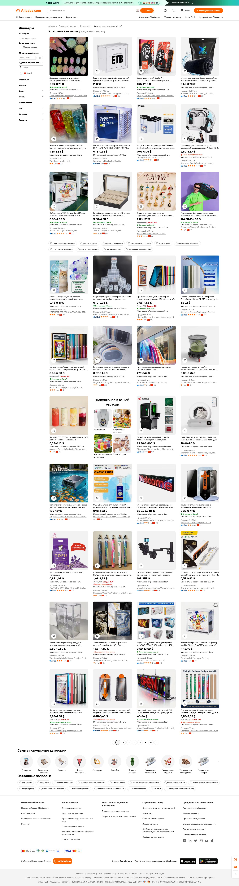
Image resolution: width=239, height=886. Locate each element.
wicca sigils (44, 783)
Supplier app (126, 861)
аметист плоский (139, 789)
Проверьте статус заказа (194, 818)
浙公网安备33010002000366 (165, 882)
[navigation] (31, 384)
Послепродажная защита (73, 826)
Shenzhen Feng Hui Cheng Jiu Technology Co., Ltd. (112, 517)
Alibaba (51, 26)
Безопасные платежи (71, 808)
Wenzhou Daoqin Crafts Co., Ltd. (63, 231)
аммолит (157, 789)
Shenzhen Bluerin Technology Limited (197, 163)
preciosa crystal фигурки (62, 249)
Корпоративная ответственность (36, 818)
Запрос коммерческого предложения (119, 816)
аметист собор (119, 783)
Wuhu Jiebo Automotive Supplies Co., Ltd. (198, 382)
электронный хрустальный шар (181, 789)
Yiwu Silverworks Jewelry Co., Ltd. (151, 233)
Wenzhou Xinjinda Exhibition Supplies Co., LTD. (69, 658)
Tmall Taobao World (106, 873)
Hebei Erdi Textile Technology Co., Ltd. (197, 93)
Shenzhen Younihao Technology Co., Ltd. (198, 453)
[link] (235, 859)
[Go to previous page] (112, 742)
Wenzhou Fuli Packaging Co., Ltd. (107, 161)
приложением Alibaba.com (164, 861)
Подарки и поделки (67, 26)
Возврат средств (150, 824)
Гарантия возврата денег (73, 813)
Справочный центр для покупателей (158, 808)
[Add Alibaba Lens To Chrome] (62, 861)
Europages (159, 873)
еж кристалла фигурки (89, 249)
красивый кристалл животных (93, 783)
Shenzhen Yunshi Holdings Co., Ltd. (152, 382)
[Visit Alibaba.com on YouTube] (206, 840)
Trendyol (149, 873)
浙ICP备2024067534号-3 (190, 882)
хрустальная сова (113, 249)
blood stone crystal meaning (64, 243)
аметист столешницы (114, 243)
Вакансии (25, 824)
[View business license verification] (144, 881)
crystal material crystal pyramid (205, 783)
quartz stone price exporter (53, 789)
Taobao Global (131, 873)
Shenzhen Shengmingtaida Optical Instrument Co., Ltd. (156, 588)
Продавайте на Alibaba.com (195, 808)
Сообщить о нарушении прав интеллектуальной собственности (158, 830)
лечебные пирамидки (80, 789)
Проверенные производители (115, 811)
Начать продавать (191, 813)
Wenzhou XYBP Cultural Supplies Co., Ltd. (111, 93)
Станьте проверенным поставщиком (199, 824)
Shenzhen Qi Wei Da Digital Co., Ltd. (196, 522)
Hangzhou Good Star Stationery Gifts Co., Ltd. (112, 593)
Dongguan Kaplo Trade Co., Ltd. (150, 157)
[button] (137, 10)
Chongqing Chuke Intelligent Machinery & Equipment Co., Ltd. (156, 449)
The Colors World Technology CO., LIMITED (68, 96)
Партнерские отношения (194, 829)
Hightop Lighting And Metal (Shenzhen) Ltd (155, 317)
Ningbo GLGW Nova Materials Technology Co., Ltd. (69, 517)
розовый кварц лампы (176, 783)
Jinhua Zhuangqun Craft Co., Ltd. (107, 231)
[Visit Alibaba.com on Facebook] (184, 840)
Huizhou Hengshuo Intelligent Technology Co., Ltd (112, 314)
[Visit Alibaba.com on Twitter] (195, 840)
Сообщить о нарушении (153, 837)
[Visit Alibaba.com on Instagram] (201, 840)
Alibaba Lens (36, 861)
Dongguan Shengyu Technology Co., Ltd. (198, 227)
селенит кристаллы (65, 783)
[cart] (174, 11)
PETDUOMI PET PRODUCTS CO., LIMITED (68, 312)
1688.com (91, 873)
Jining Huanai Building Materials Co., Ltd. (110, 660)
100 (151, 742)
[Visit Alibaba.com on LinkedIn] (190, 840)
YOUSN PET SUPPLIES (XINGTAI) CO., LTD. (68, 588)
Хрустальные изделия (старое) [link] (108, 26)
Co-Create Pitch (28, 813)
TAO (141, 873)
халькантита (27, 783)
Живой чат (147, 813)
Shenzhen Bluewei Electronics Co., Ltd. (197, 588)
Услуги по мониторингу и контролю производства (77, 832)
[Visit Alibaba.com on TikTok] (212, 840)
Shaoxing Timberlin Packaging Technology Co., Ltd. (69, 449)
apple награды (164, 243)
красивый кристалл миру (141, 243)
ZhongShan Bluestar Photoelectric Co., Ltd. (155, 520)
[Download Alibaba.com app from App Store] (188, 861)
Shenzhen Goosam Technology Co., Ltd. (198, 312)
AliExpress (80, 873)
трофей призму (28, 789)
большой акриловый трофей (140, 249)
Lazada (120, 873)
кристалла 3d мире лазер (188, 243)
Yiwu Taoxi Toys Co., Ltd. (60, 161)
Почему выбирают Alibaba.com (35, 808)
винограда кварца (90, 243)
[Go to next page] (156, 742)
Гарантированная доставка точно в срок (77, 819)
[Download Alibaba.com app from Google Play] (208, 861)
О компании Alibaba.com (32, 802)
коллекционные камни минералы (110, 789)
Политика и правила (71, 839)
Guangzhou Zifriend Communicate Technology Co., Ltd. (156, 96)
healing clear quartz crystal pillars (146, 783)
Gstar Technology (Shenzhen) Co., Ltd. (66, 387)
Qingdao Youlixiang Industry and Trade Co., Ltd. (112, 382)
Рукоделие (85, 26)
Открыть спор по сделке (153, 818)
